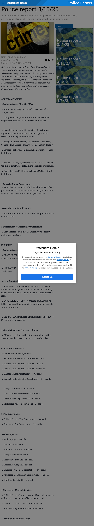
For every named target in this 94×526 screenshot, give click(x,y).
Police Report (80, 2)
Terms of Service (55, 257)
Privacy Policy (63, 259)
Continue (47, 276)
